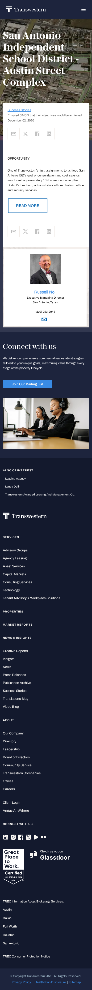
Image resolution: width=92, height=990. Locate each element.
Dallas (7, 918)
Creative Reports (15, 651)
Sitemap (75, 982)
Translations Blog (15, 698)
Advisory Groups (15, 550)
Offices (8, 781)
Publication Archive (17, 683)
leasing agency (15, 478)
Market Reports (18, 624)
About (8, 720)
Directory (9, 741)
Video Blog (11, 706)
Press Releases (14, 675)
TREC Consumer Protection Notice (26, 956)
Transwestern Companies (22, 773)
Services (11, 537)
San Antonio (11, 943)
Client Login (11, 802)
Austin (7, 909)
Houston (8, 935)
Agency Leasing (15, 558)
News (7, 667)
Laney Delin (13, 486)
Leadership (11, 749)
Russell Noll (45, 292)
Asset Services (14, 566)
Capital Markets (14, 574)
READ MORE (27, 206)
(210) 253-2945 (45, 311)
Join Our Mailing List (27, 384)
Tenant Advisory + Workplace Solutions (31, 598)
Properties (13, 611)
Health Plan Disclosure (50, 982)
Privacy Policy (21, 982)
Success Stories (19, 110)
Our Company (13, 733)
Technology (11, 590)
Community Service (17, 765)
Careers (9, 789)
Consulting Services (17, 582)
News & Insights (17, 637)
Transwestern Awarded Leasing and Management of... (40, 494)
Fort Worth (10, 926)
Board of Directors (16, 757)
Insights (8, 659)
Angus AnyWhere (16, 810)
